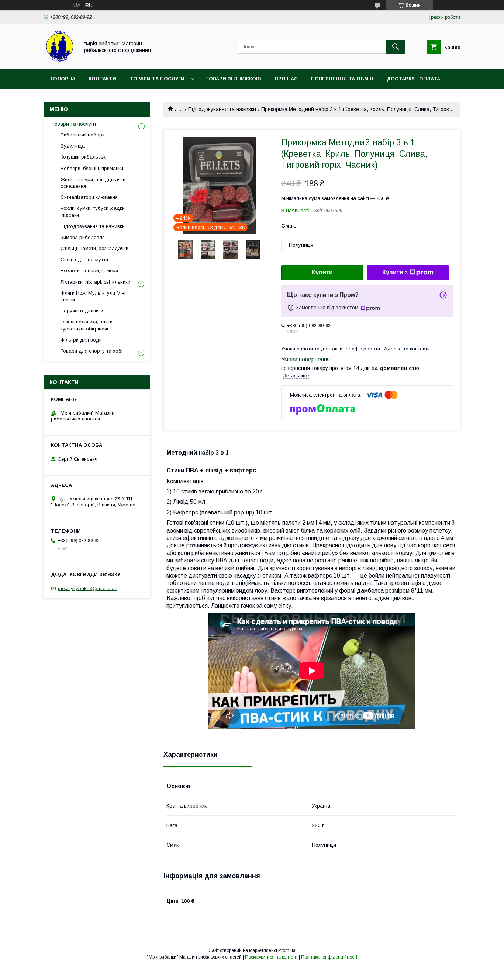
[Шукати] (395, 47)
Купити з (395, 272)
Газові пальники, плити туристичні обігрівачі (87, 325)
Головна (63, 79)
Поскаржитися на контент (271, 957)
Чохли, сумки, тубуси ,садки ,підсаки (93, 211)
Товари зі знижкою (233, 79)
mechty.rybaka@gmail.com (87, 588)
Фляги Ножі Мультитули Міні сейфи (93, 296)
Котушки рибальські (84, 157)
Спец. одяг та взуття (84, 259)
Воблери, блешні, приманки (92, 168)
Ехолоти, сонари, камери (89, 270)
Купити (322, 272)
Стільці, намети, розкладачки (94, 248)
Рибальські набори (83, 135)
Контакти (102, 79)
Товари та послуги (157, 79)
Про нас (286, 79)
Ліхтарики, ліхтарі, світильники (95, 282)
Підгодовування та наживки (222, 109)
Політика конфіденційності (329, 957)
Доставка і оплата (413, 79)
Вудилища (73, 146)
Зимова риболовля (83, 237)
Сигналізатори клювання (89, 197)
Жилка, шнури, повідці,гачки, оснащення (94, 183)
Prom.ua (287, 950)
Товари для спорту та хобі (91, 351)
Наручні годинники (82, 310)
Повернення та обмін (342, 79)
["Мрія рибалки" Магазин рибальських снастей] (59, 60)
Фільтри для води (81, 340)
